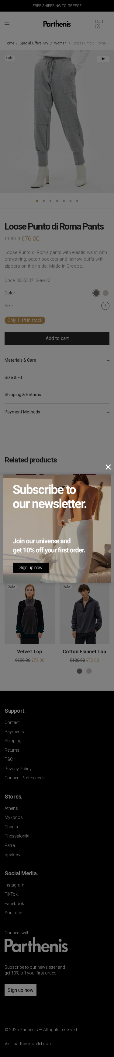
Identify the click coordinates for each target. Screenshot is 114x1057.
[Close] (108, 467)
